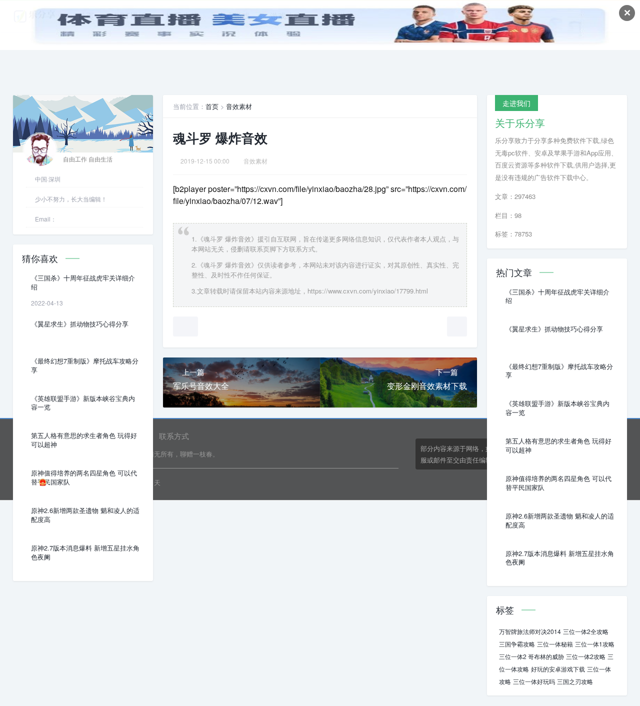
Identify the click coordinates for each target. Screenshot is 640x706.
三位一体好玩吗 (534, 681)
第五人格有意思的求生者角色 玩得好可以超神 (84, 440)
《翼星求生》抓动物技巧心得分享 (79, 324)
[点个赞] (185, 326)
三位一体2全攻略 (585, 631)
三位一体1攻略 (594, 644)
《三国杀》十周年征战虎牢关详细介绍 (83, 283)
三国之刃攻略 (575, 681)
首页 (212, 106)
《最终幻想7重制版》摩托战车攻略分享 (84, 365)
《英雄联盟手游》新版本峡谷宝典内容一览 (83, 403)
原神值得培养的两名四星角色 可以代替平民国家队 (84, 477)
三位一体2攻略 (586, 656)
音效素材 (239, 106)
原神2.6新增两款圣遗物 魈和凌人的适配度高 (85, 515)
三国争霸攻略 (517, 644)
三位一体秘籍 (555, 644)
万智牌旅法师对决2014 (530, 631)
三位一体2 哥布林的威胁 (531, 656)
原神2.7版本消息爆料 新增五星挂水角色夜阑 (85, 553)
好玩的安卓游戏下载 (558, 668)
